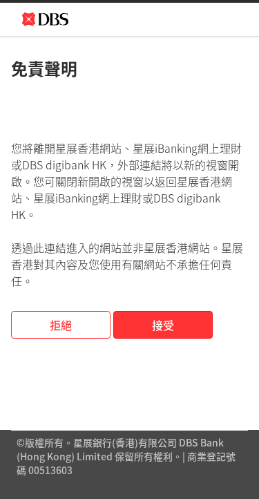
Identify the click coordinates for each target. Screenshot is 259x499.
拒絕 (61, 325)
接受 (163, 325)
